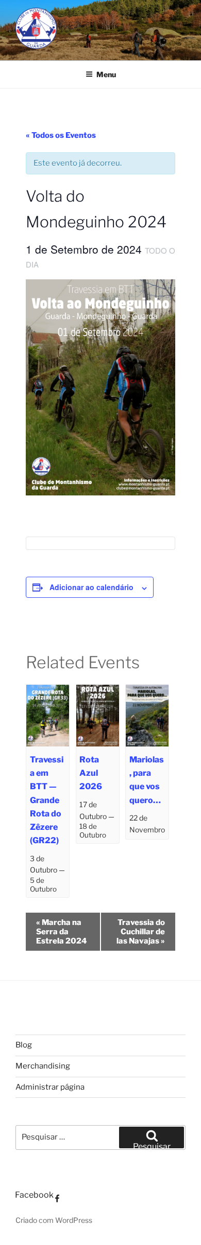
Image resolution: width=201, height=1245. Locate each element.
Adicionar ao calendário (91, 587)
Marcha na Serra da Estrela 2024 (61, 932)
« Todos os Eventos (61, 135)
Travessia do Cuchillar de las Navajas (140, 932)
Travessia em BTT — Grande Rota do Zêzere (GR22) (46, 800)
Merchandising (42, 1066)
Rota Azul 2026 (90, 773)
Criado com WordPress (53, 1220)
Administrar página (50, 1087)
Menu (106, 74)
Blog (23, 1045)
